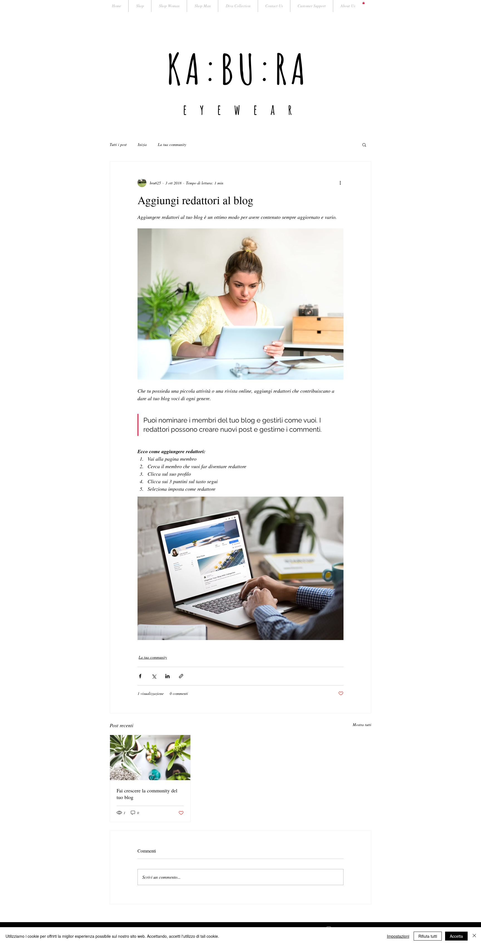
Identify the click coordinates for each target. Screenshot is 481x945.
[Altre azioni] (340, 182)
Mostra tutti (362, 724)
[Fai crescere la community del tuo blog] (150, 757)
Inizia (142, 144)
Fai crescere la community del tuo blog (147, 793)
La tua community (172, 144)
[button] (363, 2)
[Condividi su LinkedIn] (167, 676)
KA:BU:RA (238, 68)
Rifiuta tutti (427, 936)
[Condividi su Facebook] (140, 676)
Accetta (456, 936)
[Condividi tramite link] (181, 676)
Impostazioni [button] (398, 936)
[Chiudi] (474, 936)
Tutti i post (118, 144)
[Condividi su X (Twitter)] (153, 676)
